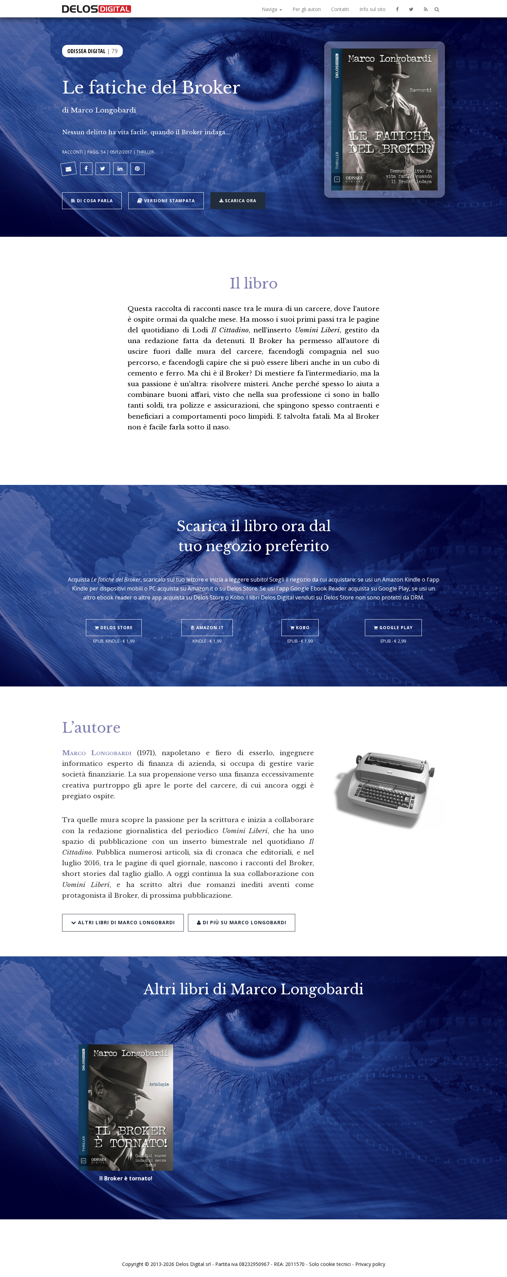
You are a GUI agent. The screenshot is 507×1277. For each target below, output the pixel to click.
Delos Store (116, 628)
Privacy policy (370, 1264)
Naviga (270, 9)
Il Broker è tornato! (125, 1178)
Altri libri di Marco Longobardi (125, 922)
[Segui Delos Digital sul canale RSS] (426, 8)
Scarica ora (239, 201)
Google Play (395, 628)
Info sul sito (372, 9)
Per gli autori (306, 9)
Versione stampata (169, 201)
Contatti (340, 9)
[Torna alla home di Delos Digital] (96, 8)
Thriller (145, 152)
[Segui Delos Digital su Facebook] (397, 8)
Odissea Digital (86, 51)
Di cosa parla (94, 201)
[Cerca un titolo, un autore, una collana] (437, 9)
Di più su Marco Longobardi (243, 922)
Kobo (302, 628)
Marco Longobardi (103, 110)
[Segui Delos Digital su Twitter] (411, 8)
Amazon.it (209, 628)
